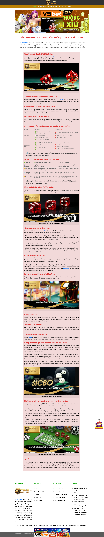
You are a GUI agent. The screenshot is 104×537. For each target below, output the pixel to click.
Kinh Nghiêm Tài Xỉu (52, 6)
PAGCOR (61, 99)
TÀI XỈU (34, 6)
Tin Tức (69, 6)
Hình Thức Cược (41, 6)
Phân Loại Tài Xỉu (62, 6)
